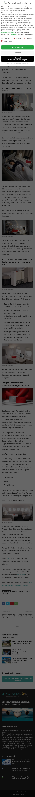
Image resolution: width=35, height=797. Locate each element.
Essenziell (7, 38)
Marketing (29, 38)
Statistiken (18, 38)
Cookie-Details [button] (9, 63)
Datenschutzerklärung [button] (18, 63)
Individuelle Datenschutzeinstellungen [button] (17, 59)
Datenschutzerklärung (7, 32)
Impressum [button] (26, 63)
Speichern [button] (17, 53)
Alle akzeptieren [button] (17, 47)
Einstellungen (14, 34)
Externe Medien (8, 41)
